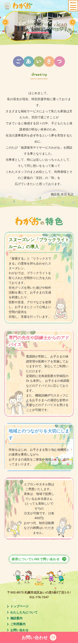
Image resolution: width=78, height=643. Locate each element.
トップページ (19, 606)
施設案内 (16, 618)
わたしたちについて (24, 612)
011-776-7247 (39, 597)
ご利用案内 (18, 624)
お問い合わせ (19, 630)
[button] (72, 22)
